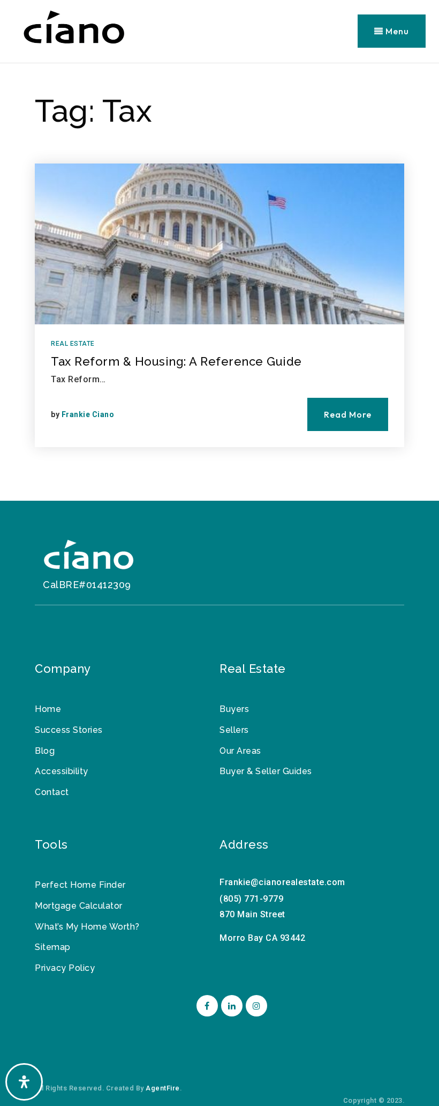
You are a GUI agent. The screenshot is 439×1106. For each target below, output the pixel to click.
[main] (219, 282)
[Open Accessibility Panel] (24, 1082)
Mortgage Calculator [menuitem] (79, 906)
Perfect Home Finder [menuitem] (80, 885)
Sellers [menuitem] (234, 730)
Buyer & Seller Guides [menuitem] (266, 771)
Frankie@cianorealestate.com (282, 882)
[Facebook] (205, 1006)
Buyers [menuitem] (234, 709)
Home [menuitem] (48, 709)
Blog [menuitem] (45, 751)
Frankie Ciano (88, 414)
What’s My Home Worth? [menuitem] (87, 927)
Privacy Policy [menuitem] (65, 968)
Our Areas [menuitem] (240, 751)
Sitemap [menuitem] (53, 947)
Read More (348, 414)
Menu (396, 31)
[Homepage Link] (88, 557)
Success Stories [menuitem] (69, 730)
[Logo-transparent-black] (73, 30)
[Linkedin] (230, 1006)
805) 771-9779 (253, 899)
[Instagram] (255, 1006)
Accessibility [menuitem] (61, 771)
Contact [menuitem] (52, 792)
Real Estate (73, 343)
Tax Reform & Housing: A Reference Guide (176, 361)
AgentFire (163, 1088)
